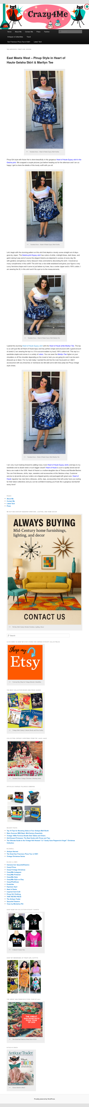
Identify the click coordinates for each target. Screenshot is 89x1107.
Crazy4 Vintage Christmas (16, 870)
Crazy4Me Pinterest (14, 874)
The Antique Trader (13, 899)
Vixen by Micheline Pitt (15, 904)
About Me (18, 32)
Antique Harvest (12, 851)
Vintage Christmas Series (16, 856)
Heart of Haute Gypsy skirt (32, 345)
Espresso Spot (12, 887)
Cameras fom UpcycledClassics (18, 865)
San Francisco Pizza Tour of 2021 (18, 42)
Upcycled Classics (13, 901)
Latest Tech (38, 42)
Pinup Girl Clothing (14, 894)
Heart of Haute (12, 889)
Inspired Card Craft (13, 892)
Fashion (46, 32)
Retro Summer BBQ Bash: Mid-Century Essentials (24, 833)
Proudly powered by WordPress (44, 1099)
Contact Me (29, 32)
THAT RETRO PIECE (14, 896)
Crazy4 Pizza (11, 867)
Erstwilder (10, 884)
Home (9, 32)
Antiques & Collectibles (15, 37)
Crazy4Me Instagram (14, 872)
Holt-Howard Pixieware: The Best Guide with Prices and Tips (28, 838)
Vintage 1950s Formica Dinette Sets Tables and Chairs (26, 835)
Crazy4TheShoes (13, 882)
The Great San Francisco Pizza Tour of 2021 (22, 854)
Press (38, 32)
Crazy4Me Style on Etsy (15, 879)
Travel (29, 37)
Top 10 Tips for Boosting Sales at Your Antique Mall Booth (28, 830)
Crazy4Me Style (12, 877)
